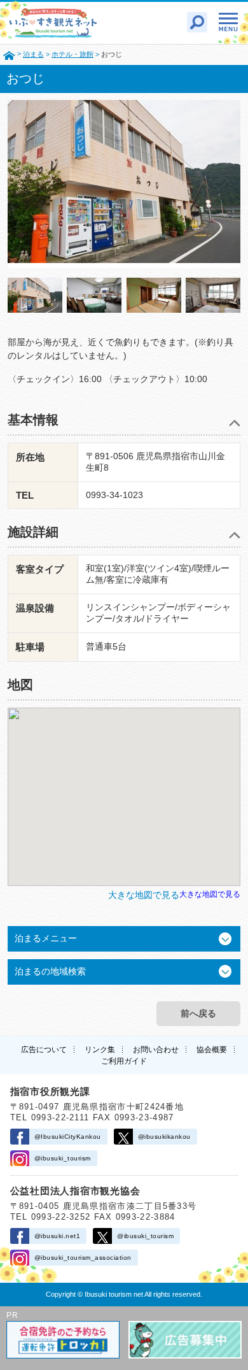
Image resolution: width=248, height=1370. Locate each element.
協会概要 (211, 1049)
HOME (9, 55)
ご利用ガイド (124, 1061)
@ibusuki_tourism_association (83, 1257)
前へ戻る (198, 1013)
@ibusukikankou (164, 1136)
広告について (44, 1049)
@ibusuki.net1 (57, 1235)
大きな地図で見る (209, 894)
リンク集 (100, 1049)
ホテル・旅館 (72, 54)
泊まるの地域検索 (50, 971)
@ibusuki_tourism (62, 1158)
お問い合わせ (156, 1049)
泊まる (33, 54)
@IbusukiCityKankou (67, 1136)
